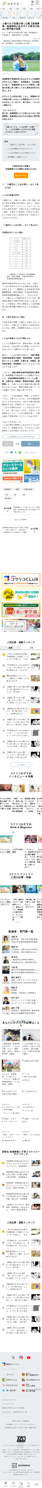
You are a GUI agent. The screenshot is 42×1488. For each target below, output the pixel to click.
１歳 (6, 494)
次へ (30, 443)
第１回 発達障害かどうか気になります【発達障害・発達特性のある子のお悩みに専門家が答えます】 (21, 116)
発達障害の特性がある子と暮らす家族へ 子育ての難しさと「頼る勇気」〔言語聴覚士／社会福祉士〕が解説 (15, 529)
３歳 (23, 494)
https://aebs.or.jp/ (20, 1458)
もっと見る (21, 765)
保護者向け (8, 498)
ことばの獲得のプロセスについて (20, 148)
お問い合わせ (16, 1421)
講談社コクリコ (5, 904)
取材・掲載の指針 (30, 1427)
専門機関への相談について (18, 157)
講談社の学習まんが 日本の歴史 (13, 1408)
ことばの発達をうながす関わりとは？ (22, 153)
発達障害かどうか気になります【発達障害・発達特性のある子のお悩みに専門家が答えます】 (26, 509)
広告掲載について (12, 1424)
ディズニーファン (8, 1404)
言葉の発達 (28, 489)
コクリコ (17, 922)
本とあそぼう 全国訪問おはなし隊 (14, 1412)
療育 (17, 489)
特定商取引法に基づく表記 (13, 1427)
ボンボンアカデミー (9, 1400)
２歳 (14, 494)
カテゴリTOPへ (21, 519)
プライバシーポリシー (27, 1424)
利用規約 (26, 1421)
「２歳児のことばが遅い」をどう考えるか (23, 144)
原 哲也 (27, 43)
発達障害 (7, 489)
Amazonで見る (21, 175)
